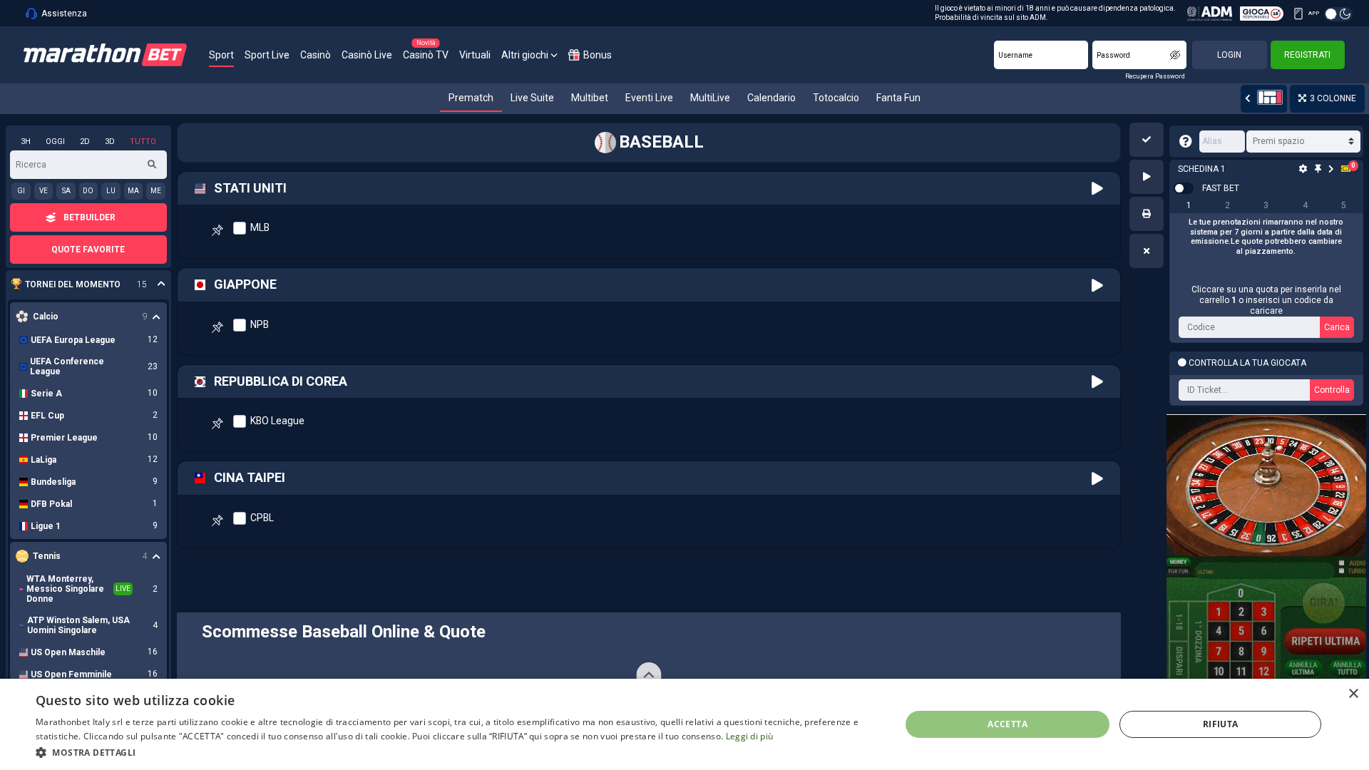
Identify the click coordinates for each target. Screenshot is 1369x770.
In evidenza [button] (81, 284)
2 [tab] (1227, 205)
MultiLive (710, 97)
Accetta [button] (1007, 724)
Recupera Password (1155, 76)
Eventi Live (649, 97)
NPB (259, 324)
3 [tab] (1265, 205)
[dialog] (684, 724)
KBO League (277, 420)
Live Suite (532, 97)
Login (1229, 55)
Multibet (589, 97)
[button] (1146, 140)
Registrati (1307, 55)
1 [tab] (1188, 205)
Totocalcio (836, 97)
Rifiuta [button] (1221, 724)
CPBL (262, 517)
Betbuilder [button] (89, 217)
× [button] (1353, 694)
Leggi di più (750, 736)
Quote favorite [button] (88, 250)
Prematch (470, 97)
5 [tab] (1343, 205)
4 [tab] (1305, 205)
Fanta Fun (898, 97)
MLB (260, 227)
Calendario (771, 97)
